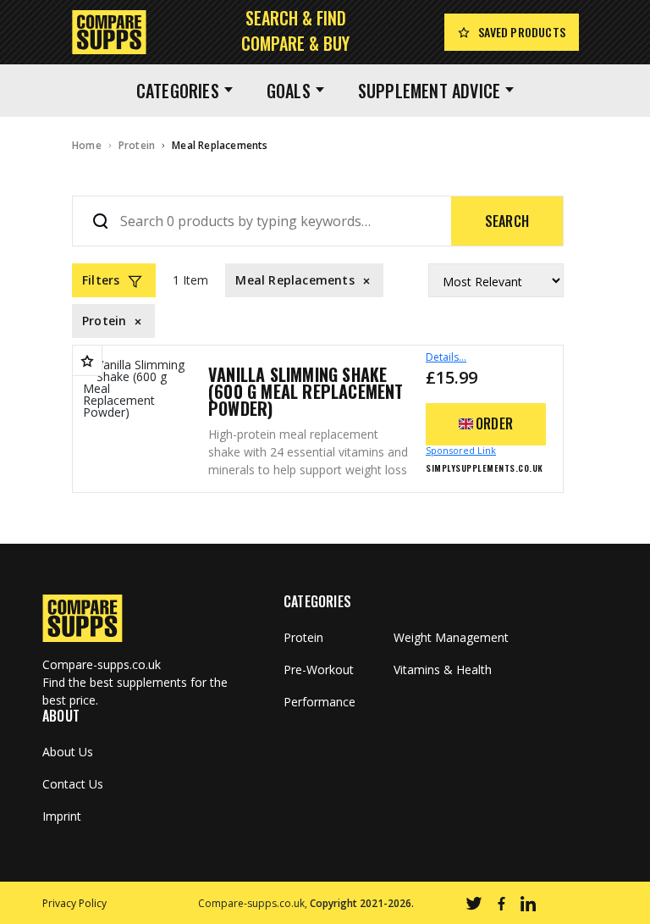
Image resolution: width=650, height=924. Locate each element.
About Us (67, 752)
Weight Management (451, 638)
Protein (136, 145)
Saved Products (521, 32)
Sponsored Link (461, 450)
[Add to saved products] (87, 360)
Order (494, 423)
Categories (177, 90)
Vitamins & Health (443, 670)
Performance (319, 702)
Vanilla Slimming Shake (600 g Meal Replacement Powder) (306, 391)
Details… (446, 357)
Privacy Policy (74, 903)
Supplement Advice (429, 90)
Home (87, 145)
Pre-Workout (319, 670)
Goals (289, 90)
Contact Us (72, 784)
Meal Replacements (219, 145)
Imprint (61, 816)
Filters (100, 280)
